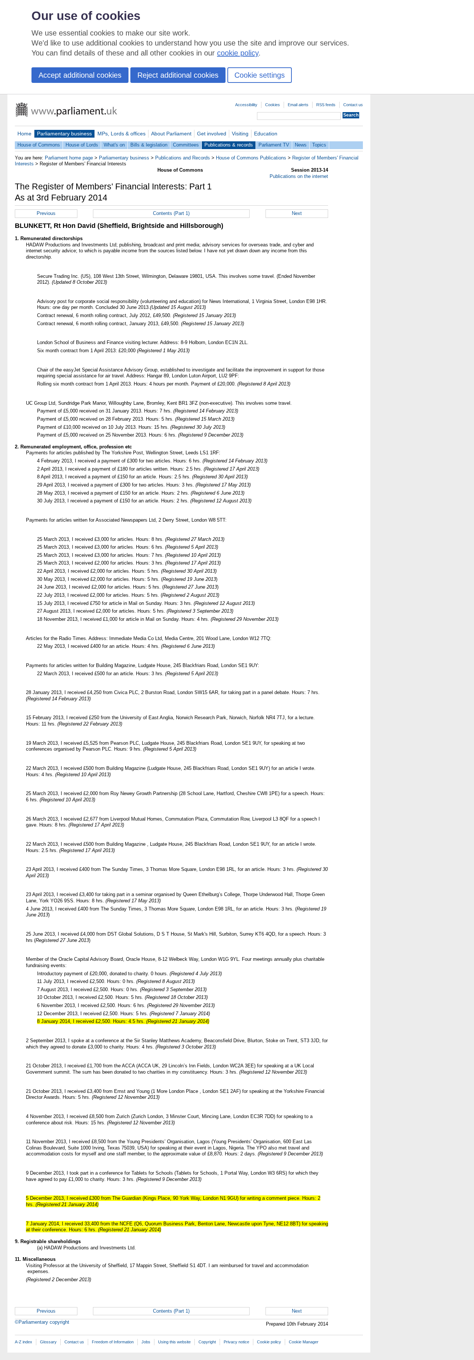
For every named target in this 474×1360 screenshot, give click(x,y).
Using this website (174, 1342)
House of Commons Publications (251, 158)
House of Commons (38, 145)
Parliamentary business (64, 134)
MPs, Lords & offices (121, 134)
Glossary (48, 1342)
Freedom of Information (113, 1342)
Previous (46, 213)
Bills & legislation (148, 145)
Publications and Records (182, 158)
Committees (186, 145)
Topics (319, 145)
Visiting (240, 134)
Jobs (145, 1342)
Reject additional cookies (177, 75)
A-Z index (23, 1342)
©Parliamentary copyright (42, 1322)
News (301, 145)
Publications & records (228, 145)
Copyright (207, 1342)
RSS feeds (326, 104)
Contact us (353, 104)
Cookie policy (269, 1342)
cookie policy (237, 53)
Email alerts (298, 104)
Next (297, 213)
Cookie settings (259, 75)
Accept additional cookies (80, 75)
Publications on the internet (299, 176)
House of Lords (82, 145)
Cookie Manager (303, 1342)
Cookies (272, 104)
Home (24, 134)
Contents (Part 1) (171, 213)
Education (265, 134)
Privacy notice (236, 1342)
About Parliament (171, 134)
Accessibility (246, 104)
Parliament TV (273, 145)
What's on (114, 145)
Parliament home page (69, 158)
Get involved (211, 134)
